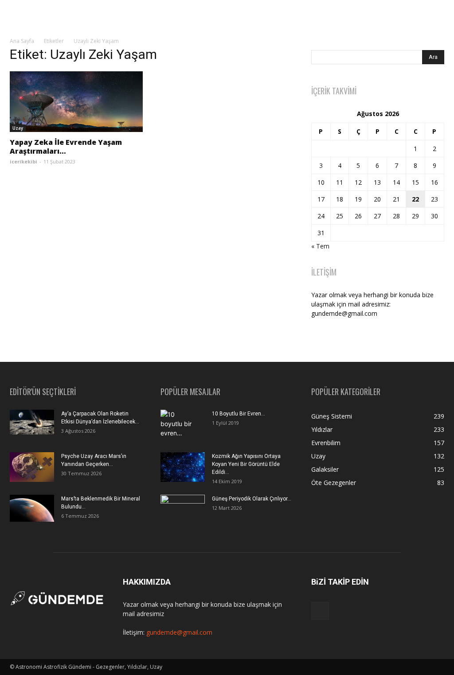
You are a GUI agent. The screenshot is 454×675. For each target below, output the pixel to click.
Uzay (17, 128)
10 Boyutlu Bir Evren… (238, 414)
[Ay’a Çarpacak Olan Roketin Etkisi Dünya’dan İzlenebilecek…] (32, 422)
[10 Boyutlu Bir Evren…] (179, 425)
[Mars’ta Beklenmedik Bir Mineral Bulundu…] (32, 508)
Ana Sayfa (22, 41)
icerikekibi (23, 161)
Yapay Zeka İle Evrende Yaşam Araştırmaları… (66, 146)
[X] (320, 611)
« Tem (320, 246)
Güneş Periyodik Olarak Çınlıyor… (251, 499)
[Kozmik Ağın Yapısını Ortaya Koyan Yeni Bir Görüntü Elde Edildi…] (182, 467)
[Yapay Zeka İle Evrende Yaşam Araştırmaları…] (76, 101)
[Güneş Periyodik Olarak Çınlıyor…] (182, 509)
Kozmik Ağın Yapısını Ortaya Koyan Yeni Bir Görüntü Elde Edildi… (246, 464)
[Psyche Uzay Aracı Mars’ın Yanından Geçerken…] (32, 467)
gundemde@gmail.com (179, 632)
